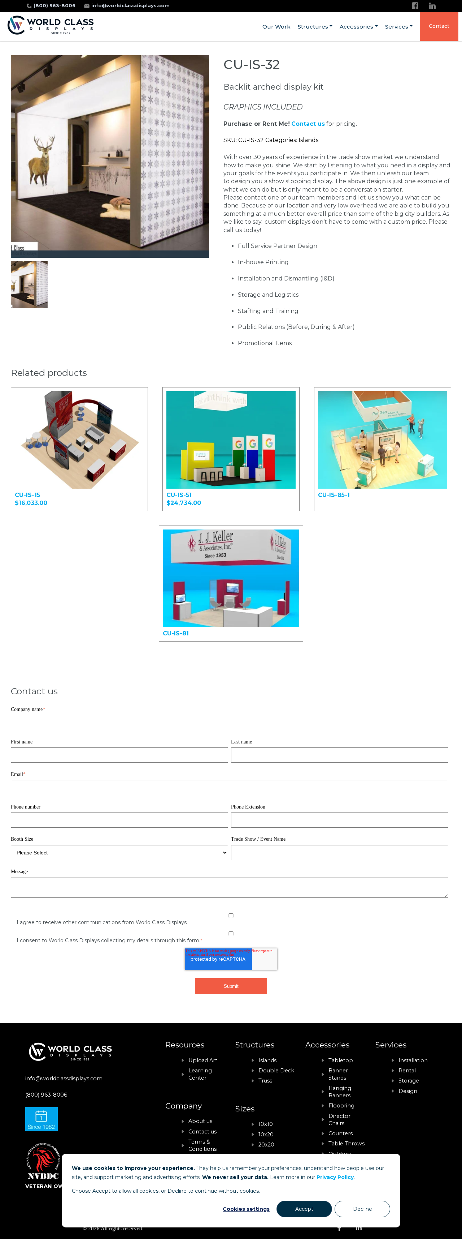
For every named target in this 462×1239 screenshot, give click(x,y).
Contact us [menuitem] (202, 1131)
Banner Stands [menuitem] (338, 1074)
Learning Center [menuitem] (200, 1074)
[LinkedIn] (432, 5)
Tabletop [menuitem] (340, 1060)
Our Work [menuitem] (276, 26)
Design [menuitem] (407, 1091)
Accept (304, 1209)
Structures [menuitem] (313, 26)
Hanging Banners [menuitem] (339, 1092)
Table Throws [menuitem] (346, 1143)
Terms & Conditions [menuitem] (202, 1145)
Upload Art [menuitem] (202, 1060)
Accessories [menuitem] (356, 26)
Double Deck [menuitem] (276, 1070)
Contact (439, 26)
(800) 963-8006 (55, 5)
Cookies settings (246, 1209)
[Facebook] (415, 5)
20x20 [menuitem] (266, 1144)
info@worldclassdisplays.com (130, 5)
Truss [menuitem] (265, 1080)
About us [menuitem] (200, 1121)
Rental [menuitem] (407, 1070)
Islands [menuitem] (267, 1060)
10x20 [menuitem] (266, 1134)
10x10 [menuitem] (265, 1124)
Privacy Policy (335, 1177)
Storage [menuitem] (408, 1080)
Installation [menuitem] (413, 1060)
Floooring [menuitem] (341, 1105)
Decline (362, 1209)
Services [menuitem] (396, 26)
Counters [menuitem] (340, 1133)
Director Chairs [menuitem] (339, 1120)
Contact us (308, 123)
